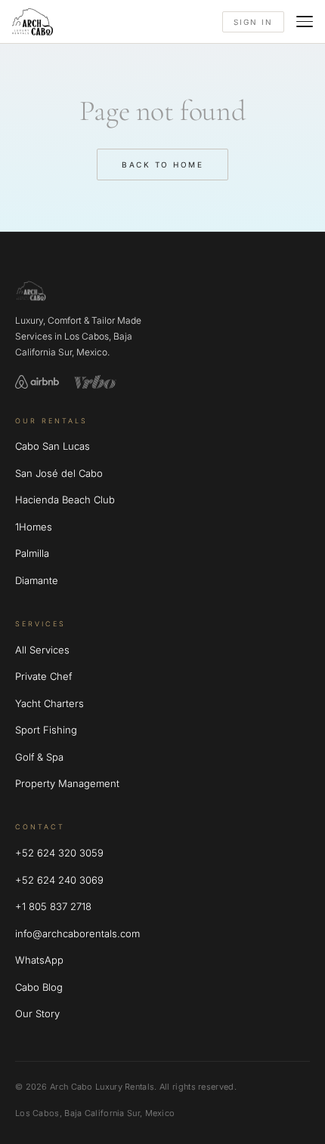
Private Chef (43, 676)
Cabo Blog (39, 987)
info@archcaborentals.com (77, 933)
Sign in (253, 21)
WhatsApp (39, 960)
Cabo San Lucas (52, 446)
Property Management (67, 783)
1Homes (33, 527)
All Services (42, 650)
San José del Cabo (59, 473)
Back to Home (162, 164)
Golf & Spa (39, 757)
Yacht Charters (49, 703)
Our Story (37, 1013)
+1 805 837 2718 (53, 906)
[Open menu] (304, 21)
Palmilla (32, 553)
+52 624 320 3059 (59, 853)
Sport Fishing (46, 730)
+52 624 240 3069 (59, 880)
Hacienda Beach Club (65, 500)
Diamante (36, 580)
